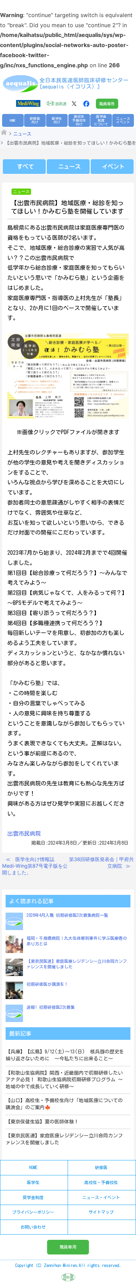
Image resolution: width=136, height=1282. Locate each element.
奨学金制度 (33, 1197)
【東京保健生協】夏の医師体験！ (42, 1121)
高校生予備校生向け (79, 120)
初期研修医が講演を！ (47, 984)
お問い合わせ (33, 1227)
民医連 (61, 104)
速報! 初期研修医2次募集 (51, 1007)
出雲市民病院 (24, 833)
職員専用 (107, 104)
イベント (113, 166)
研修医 (101, 1167)
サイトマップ (101, 1212)
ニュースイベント (123, 120)
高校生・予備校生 (101, 1182)
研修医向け (35, 120)
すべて (25, 166)
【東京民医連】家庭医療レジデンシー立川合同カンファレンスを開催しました (64, 1139)
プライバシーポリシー (33, 1212)
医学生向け (57, 120)
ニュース (22, 134)
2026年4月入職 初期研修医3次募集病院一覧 (67, 915)
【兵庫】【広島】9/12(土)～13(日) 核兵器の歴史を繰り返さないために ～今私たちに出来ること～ (65, 1055)
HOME (13, 120)
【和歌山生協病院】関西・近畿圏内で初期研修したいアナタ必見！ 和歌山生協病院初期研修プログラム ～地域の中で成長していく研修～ (64, 1079)
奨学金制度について (101, 120)
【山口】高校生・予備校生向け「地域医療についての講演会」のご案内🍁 (64, 1104)
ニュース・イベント (101, 1197)
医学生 (33, 1182)
